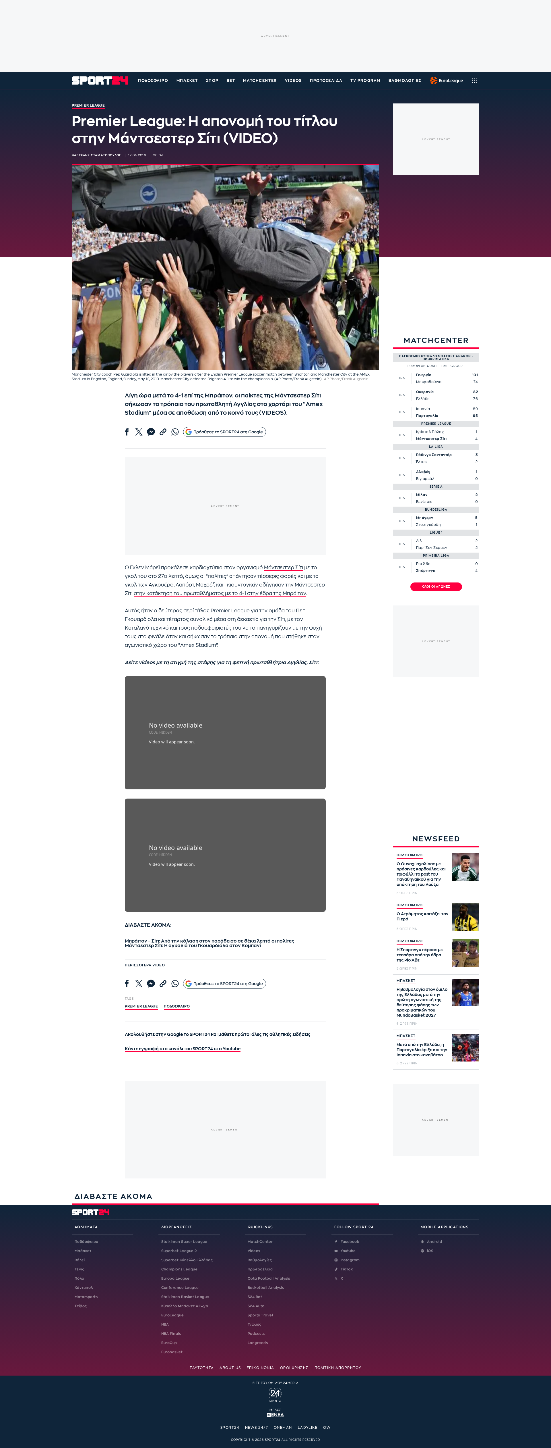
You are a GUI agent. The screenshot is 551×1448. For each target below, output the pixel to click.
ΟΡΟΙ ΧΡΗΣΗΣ (294, 1368)
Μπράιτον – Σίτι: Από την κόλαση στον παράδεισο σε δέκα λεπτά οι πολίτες (209, 941)
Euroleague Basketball (445, 80)
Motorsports (86, 1297)
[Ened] (275, 1414)
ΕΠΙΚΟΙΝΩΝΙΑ (260, 1368)
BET (231, 80)
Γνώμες (254, 1324)
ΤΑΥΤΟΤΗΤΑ (202, 1368)
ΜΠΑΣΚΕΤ (406, 980)
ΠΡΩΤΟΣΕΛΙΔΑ (326, 80)
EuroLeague (172, 1315)
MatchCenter (260, 1241)
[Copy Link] (163, 432)
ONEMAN (283, 1427)
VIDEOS (293, 80)
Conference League (180, 1287)
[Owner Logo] (275, 1394)
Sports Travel (260, 1315)
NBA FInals (171, 1333)
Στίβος (81, 1306)
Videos (254, 1251)
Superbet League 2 (179, 1251)
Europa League (175, 1278)
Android (434, 1241)
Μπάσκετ (187, 80)
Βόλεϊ (80, 1260)
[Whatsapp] (175, 432)
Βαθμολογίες (260, 1260)
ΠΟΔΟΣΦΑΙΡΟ (410, 855)
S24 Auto (256, 1306)
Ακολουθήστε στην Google (154, 1034)
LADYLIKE (308, 1427)
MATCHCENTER (260, 80)
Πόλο (79, 1278)
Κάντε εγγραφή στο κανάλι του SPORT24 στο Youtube (182, 1049)
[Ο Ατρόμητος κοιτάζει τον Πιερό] (465, 917)
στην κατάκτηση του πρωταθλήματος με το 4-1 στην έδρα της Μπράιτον (220, 593)
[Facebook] (127, 432)
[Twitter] (139, 432)
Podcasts (256, 1333)
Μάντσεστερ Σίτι (283, 567)
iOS (430, 1251)
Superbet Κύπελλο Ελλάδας (187, 1260)
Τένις (79, 1269)
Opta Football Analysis (269, 1278)
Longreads (258, 1343)
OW (327, 1427)
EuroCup (169, 1343)
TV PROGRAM (365, 80)
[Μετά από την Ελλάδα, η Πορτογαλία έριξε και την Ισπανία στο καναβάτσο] (465, 1048)
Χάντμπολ (84, 1287)
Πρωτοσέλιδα (260, 1269)
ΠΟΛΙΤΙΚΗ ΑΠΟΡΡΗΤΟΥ (338, 1368)
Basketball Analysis (266, 1287)
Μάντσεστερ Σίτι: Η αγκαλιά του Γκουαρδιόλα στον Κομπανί (193, 945)
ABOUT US (230, 1368)
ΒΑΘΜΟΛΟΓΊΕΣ (405, 80)
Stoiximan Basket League (185, 1297)
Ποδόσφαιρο (153, 80)
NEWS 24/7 (256, 1427)
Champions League (179, 1269)
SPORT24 (229, 1427)
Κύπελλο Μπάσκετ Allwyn (184, 1306)
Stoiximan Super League (184, 1241)
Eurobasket (172, 1352)
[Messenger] (151, 432)
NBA (165, 1324)
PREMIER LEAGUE (141, 1006)
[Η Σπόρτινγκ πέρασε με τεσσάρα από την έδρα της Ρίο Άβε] (465, 953)
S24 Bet (255, 1297)
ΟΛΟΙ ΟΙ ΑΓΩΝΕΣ (436, 586)
